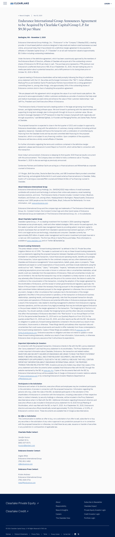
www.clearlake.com (34, 240)
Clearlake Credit (16, 511)
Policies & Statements (21, 534)
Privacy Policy (35, 534)
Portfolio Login (89, 518)
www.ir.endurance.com (28, 376)
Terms (45, 534)
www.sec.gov (81, 330)
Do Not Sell (66, 534)
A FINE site (43, 528)
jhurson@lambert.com (26, 445)
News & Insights (25, 15)
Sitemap (8, 534)
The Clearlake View (63, 518)
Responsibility (61, 506)
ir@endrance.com (25, 378)
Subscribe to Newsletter (93, 502)
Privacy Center (55, 534)
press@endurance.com (27, 482)
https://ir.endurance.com (27, 332)
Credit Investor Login (92, 514)
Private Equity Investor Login (95, 510)
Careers (58, 514)
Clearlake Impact (90, 506)
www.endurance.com (40, 203)
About (58, 502)
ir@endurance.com (25, 464)
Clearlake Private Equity (21, 503)
